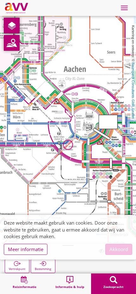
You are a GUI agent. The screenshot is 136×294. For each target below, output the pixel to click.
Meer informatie (25, 249)
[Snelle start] (12, 25)
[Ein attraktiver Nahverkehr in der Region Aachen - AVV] (16, 8)
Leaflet (133, 114)
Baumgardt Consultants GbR (133, 84)
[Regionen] (12, 43)
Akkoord (118, 249)
